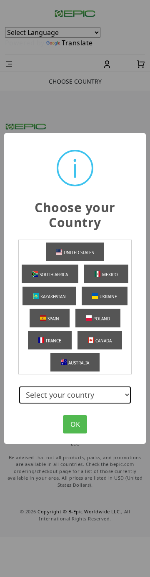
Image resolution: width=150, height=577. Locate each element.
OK (75, 424)
